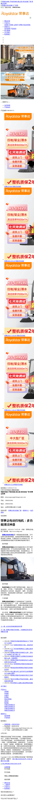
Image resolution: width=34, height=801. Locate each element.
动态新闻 (7, 28)
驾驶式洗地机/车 (9, 706)
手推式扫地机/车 (9, 708)
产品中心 (7, 23)
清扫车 (6, 701)
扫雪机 (20, 25)
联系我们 (7, 34)
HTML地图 (5, 761)
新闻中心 (7, 26)
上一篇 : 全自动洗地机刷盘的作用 (11, 626)
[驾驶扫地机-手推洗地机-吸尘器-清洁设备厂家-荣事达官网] (15, 18)
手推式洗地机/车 (9, 705)
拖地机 (6, 703)
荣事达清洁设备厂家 (14, 510)
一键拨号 (7, 784)
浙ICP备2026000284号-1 (19, 759)
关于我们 (7, 32)
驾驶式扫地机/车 (9, 710)
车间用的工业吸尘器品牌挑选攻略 (22, 683)
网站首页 (7, 21)
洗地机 (6, 25)
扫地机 (11, 25)
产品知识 (13, 28)
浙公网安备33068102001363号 (11, 763)
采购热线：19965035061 (12, 724)
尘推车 (16, 25)
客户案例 (7, 30)
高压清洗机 (26, 25)
